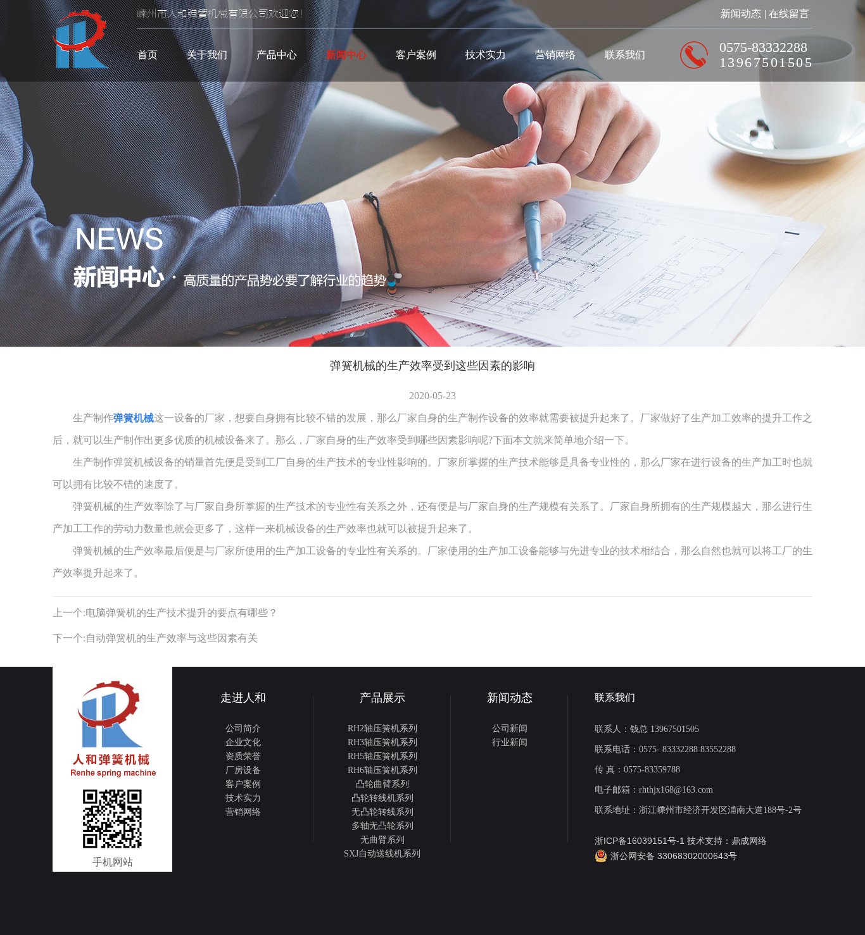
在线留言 (789, 13)
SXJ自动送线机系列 (382, 853)
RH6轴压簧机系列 (382, 770)
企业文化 (243, 742)
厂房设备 (243, 770)
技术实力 (485, 54)
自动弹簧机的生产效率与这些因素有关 (171, 638)
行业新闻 (509, 742)
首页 (147, 54)
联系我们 (625, 54)
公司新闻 (509, 728)
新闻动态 (741, 13)
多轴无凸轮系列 (382, 826)
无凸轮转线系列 (382, 812)
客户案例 (416, 54)
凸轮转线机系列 (382, 798)
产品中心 (276, 54)
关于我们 (207, 54)
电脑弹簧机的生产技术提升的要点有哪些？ (181, 612)
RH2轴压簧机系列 (382, 728)
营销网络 (555, 54)
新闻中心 (346, 54)
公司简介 (243, 728)
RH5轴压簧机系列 (382, 756)
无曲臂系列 (382, 840)
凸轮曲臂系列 (382, 784)
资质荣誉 (243, 756)
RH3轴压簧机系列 (382, 742)
